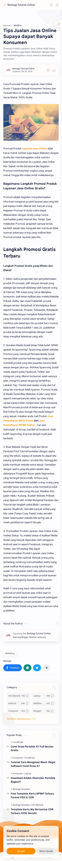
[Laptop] (27, 773)
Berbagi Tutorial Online (21, 5)
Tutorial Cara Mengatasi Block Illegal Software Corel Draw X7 (33, 764)
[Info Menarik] (37, 805)
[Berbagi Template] (21, 789)
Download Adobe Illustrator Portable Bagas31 (33, 779)
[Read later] (48, 70)
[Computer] (18, 758)
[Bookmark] (57, 4)
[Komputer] (18, 773)
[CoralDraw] (18, 742)
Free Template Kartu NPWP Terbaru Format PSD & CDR (32, 795)
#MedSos (10, 653)
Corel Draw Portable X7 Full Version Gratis (32, 748)
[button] (12, 667)
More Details (46, 851)
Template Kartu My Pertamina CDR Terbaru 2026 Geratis (32, 811)
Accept (21, 851)
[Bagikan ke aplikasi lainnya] (47, 667)
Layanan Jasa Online (34, 148)
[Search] (51, 4)
